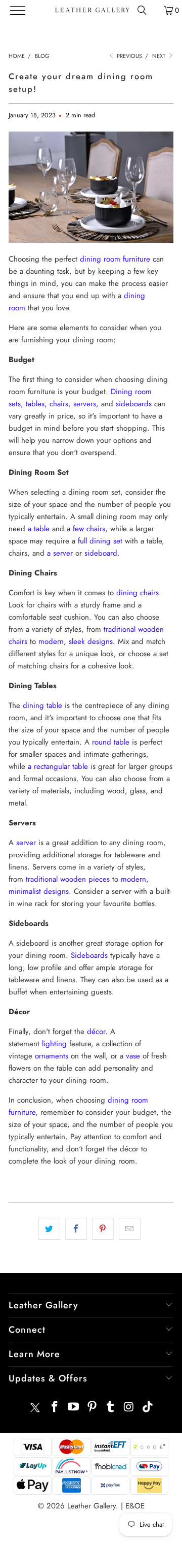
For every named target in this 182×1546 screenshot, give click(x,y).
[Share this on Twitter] (49, 1229)
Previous (128, 56)
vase (133, 1055)
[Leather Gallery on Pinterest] (92, 1407)
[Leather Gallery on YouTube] (73, 1407)
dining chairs (137, 592)
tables (35, 403)
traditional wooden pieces (68, 879)
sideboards (134, 403)
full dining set (100, 540)
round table (110, 742)
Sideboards (89, 955)
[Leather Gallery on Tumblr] (110, 1407)
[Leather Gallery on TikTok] (147, 1407)
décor (96, 1031)
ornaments (51, 1055)
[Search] (142, 10)
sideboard (100, 553)
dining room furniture (115, 259)
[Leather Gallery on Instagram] (129, 1407)
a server (60, 553)
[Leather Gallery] (91, 10)
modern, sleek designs (75, 641)
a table (39, 528)
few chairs (89, 528)
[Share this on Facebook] (76, 1229)
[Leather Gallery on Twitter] (35, 1407)
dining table (42, 705)
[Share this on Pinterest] (103, 1229)
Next (159, 56)
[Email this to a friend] (130, 1229)
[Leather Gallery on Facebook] (55, 1407)
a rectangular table (58, 766)
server (26, 842)
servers (84, 403)
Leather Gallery (91, 1505)
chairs (59, 403)
